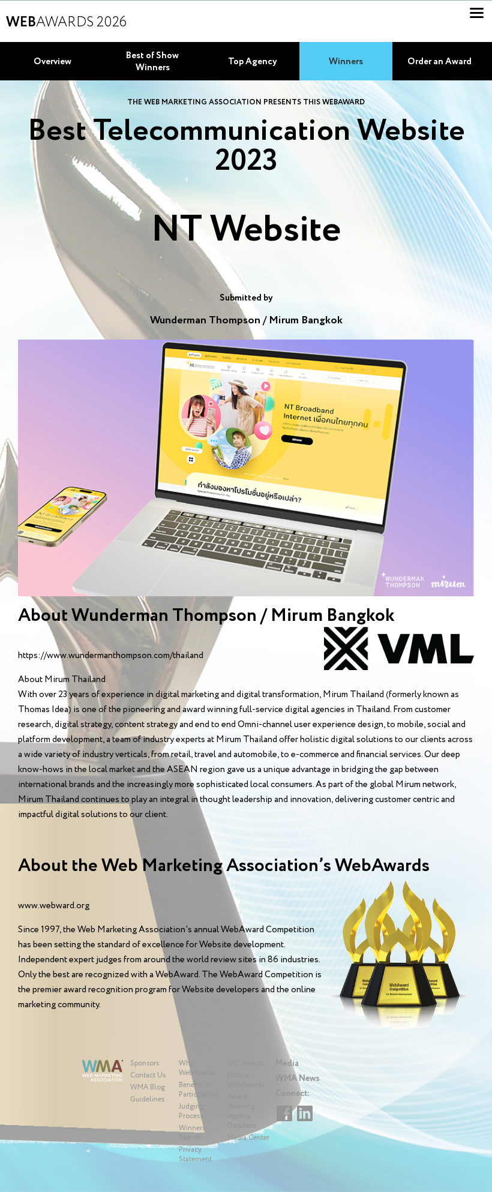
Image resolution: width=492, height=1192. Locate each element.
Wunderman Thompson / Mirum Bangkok (246, 320)
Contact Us (148, 1075)
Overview (52, 61)
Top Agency (252, 61)
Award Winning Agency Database (241, 1111)
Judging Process (191, 1111)
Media (287, 1064)
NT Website (246, 230)
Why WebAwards (197, 1068)
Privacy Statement (195, 1154)
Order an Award (439, 61)
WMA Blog (147, 1087)
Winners (346, 61)
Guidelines (147, 1099)
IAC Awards (245, 1063)
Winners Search (192, 1133)
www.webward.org (53, 905)
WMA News (297, 1079)
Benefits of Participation (198, 1090)
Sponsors (144, 1063)
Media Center (248, 1138)
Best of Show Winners (152, 61)
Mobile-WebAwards (245, 1080)
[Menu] (477, 13)
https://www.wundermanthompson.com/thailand (110, 655)
